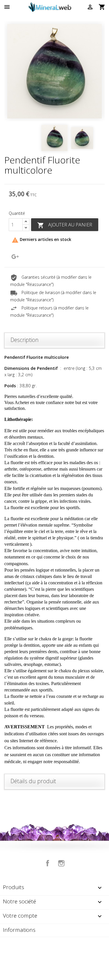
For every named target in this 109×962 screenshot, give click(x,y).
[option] (54, 71)
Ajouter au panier (64, 225)
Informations (19, 930)
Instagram (61, 863)
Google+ (15, 256)
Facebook (47, 863)
